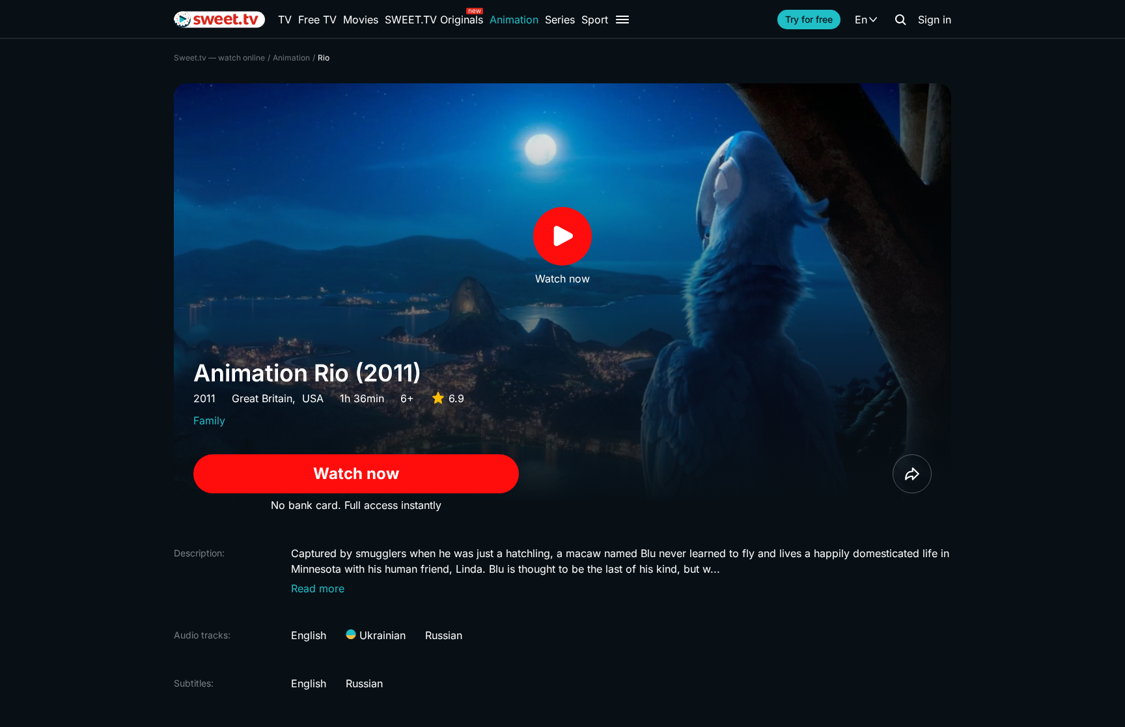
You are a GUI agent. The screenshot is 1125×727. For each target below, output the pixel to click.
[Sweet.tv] (219, 19)
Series (560, 19)
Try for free (809, 19)
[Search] (900, 19)
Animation (514, 19)
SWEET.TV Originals (434, 19)
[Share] (912, 473)
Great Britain (262, 398)
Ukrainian (381, 635)
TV (285, 19)
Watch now (356, 473)
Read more (317, 588)
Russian (443, 635)
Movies (360, 19)
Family (209, 420)
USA (313, 398)
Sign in (934, 19)
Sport (594, 19)
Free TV (317, 19)
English (308, 635)
